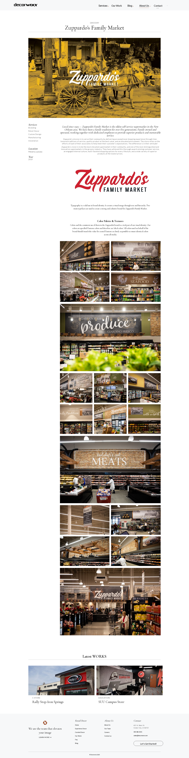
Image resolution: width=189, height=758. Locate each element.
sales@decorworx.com (141, 735)
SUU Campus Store (111, 702)
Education (104, 698)
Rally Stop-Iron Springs (47, 702)
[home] (33, 5)
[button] (103, 5)
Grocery (94, 23)
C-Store (36, 698)
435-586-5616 (138, 732)
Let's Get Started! (148, 743)
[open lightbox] (85, 256)
